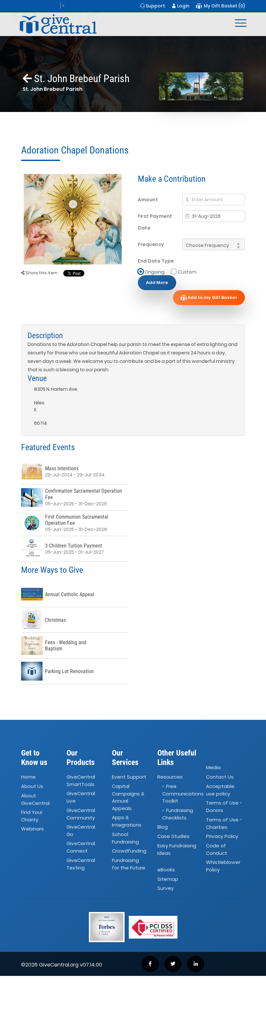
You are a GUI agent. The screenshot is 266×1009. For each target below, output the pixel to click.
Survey (165, 888)
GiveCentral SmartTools (80, 780)
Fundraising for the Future (128, 864)
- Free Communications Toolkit (183, 793)
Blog (162, 826)
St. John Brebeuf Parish (80, 78)
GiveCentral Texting (80, 864)
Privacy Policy (222, 836)
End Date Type (156, 261)
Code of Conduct (216, 849)
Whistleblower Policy (223, 866)
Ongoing (154, 272)
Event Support (129, 776)
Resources (170, 776)
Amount (148, 199)
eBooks (166, 869)
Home (28, 776)
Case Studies (173, 836)
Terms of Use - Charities (224, 823)
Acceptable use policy (220, 790)
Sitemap (167, 879)
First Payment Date (155, 222)
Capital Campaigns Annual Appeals (128, 797)
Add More (157, 282)
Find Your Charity (31, 816)
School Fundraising (125, 838)
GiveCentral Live (80, 797)
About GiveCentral (35, 799)
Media (213, 767)
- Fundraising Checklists (177, 814)
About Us (32, 786)
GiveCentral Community (80, 814)
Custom (187, 272)
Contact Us (220, 776)
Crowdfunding (129, 850)
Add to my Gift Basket (212, 297)
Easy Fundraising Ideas (176, 849)
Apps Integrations (126, 821)
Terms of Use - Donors (224, 807)
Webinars (32, 829)
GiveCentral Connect (80, 847)
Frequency (151, 244)
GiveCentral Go (80, 830)
